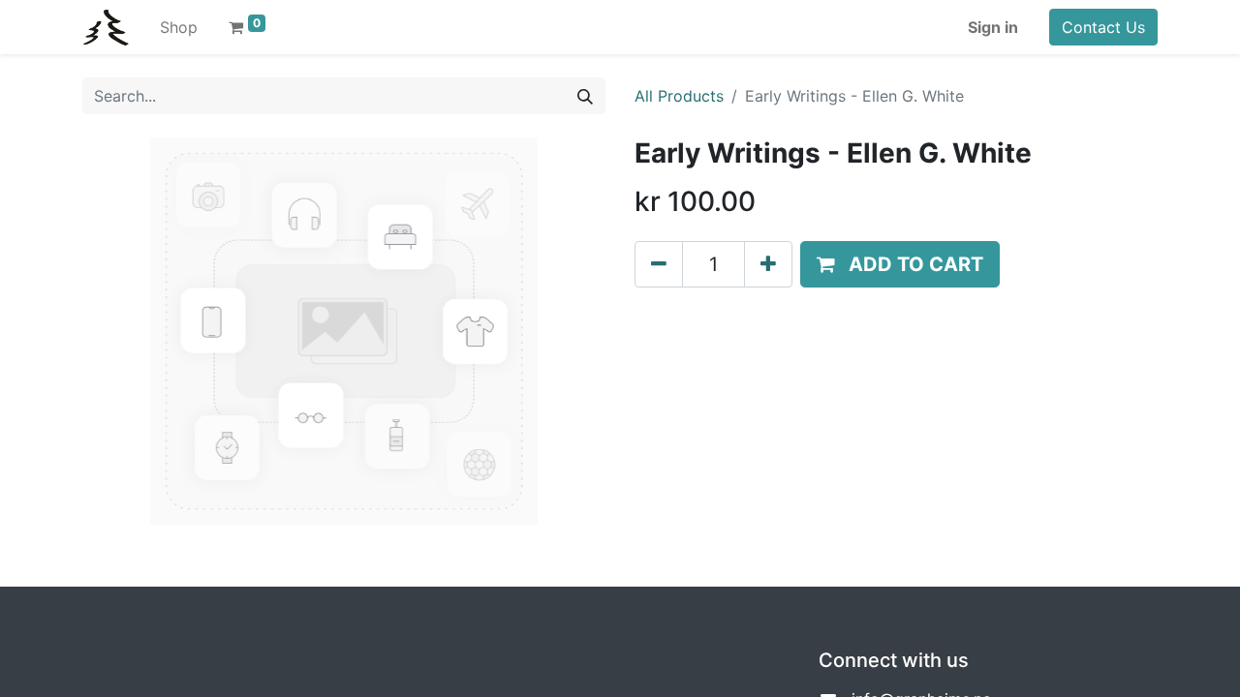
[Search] (585, 95)
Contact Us (1103, 27)
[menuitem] (178, 27)
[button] (900, 264)
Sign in (993, 27)
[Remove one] (659, 264)
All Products (679, 96)
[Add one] (768, 264)
